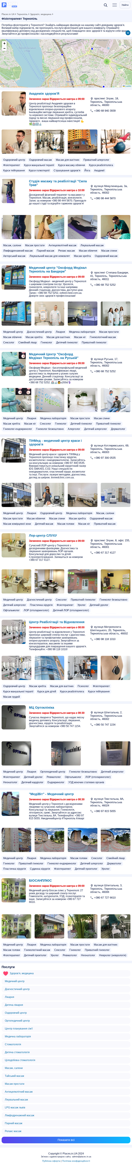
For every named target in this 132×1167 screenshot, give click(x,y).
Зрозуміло (100, 1156)
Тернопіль (22, 14)
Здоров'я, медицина (40, 14)
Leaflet (128, 86)
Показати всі (66, 1140)
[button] (103, 86)
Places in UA (8, 14)
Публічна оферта (51, 1161)
